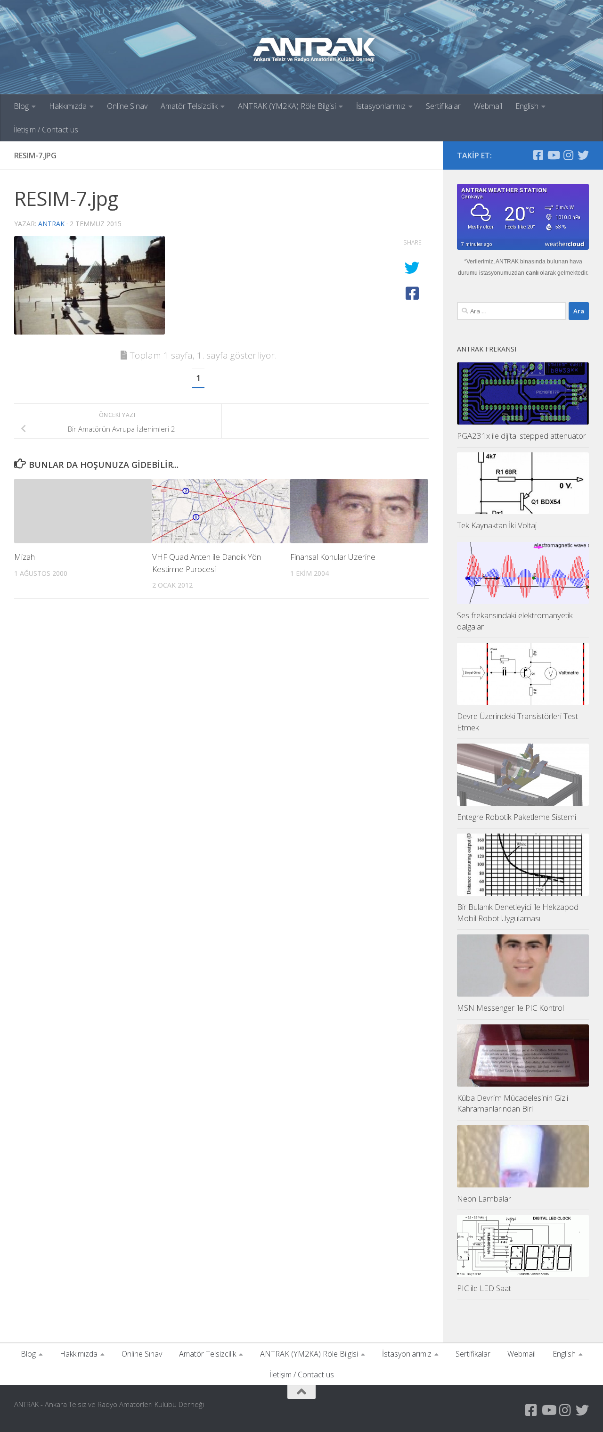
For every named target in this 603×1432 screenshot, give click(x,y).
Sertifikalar (443, 106)
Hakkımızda (68, 106)
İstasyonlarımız (381, 106)
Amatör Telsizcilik (189, 106)
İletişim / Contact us (46, 129)
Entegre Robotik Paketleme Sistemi (516, 816)
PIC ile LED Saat (484, 1288)
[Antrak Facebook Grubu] (538, 155)
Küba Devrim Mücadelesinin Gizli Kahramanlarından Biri (512, 1103)
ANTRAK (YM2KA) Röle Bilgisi (287, 106)
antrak (51, 223)
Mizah (24, 556)
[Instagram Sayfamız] (568, 155)
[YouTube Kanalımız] (553, 155)
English (526, 106)
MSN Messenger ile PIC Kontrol (510, 1007)
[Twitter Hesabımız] (583, 155)
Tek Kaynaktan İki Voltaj (497, 525)
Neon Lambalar (484, 1198)
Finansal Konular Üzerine (332, 556)
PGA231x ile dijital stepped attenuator (521, 435)
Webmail (488, 106)
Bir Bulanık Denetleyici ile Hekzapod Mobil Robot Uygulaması (518, 912)
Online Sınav (127, 106)
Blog (21, 106)
